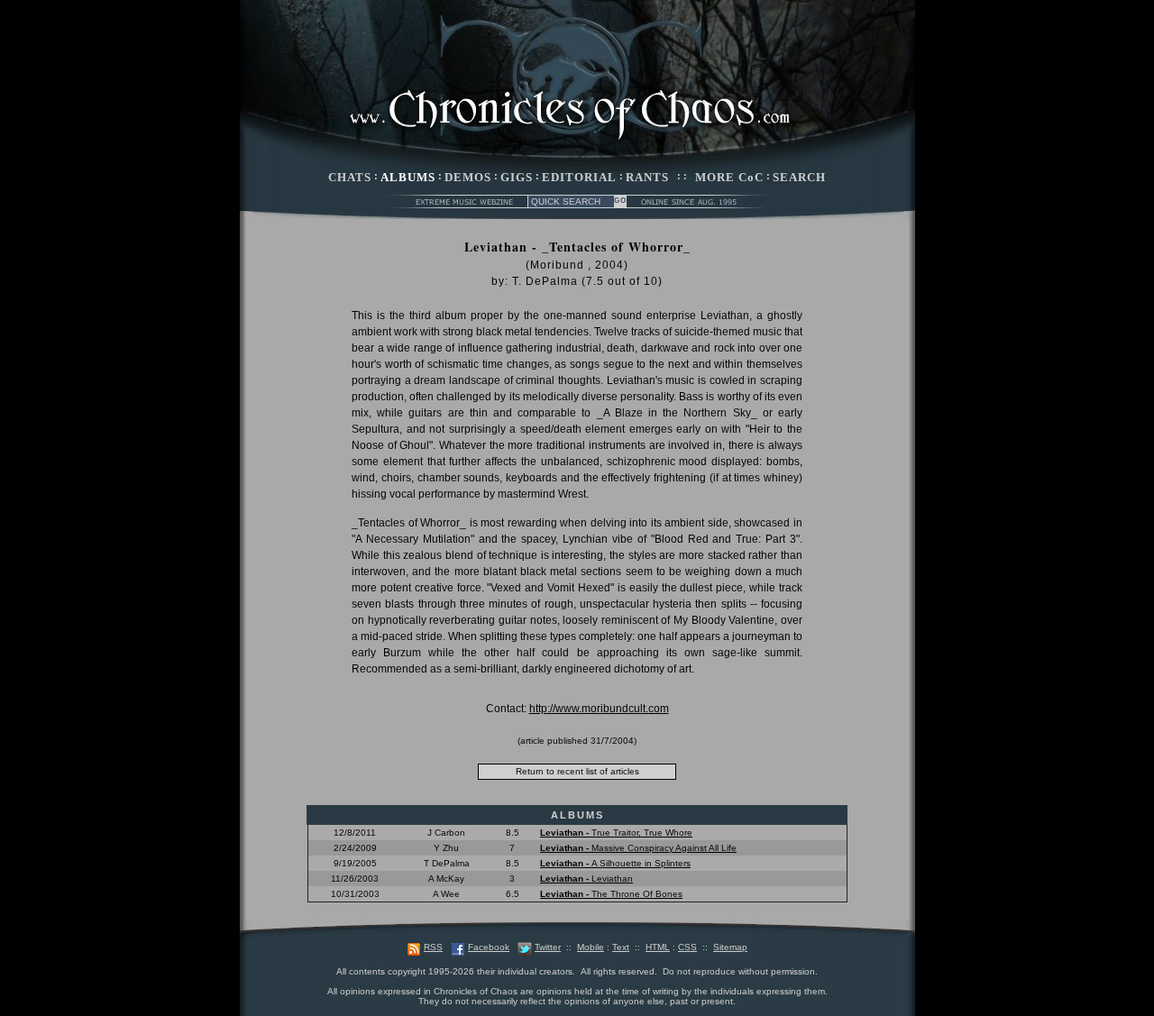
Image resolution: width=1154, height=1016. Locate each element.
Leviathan (586, 878)
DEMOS (467, 177)
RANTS (647, 177)
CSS (687, 947)
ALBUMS (407, 177)
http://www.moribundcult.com (599, 708)
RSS (433, 947)
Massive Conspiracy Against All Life (638, 848)
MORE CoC (729, 177)
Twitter (548, 947)
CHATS (349, 177)
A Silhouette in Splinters (615, 863)
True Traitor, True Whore (616, 833)
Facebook (488, 947)
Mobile (590, 947)
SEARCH (799, 177)
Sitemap (730, 947)
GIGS (516, 177)
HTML (658, 947)
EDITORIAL (579, 177)
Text (620, 947)
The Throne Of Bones (611, 894)
